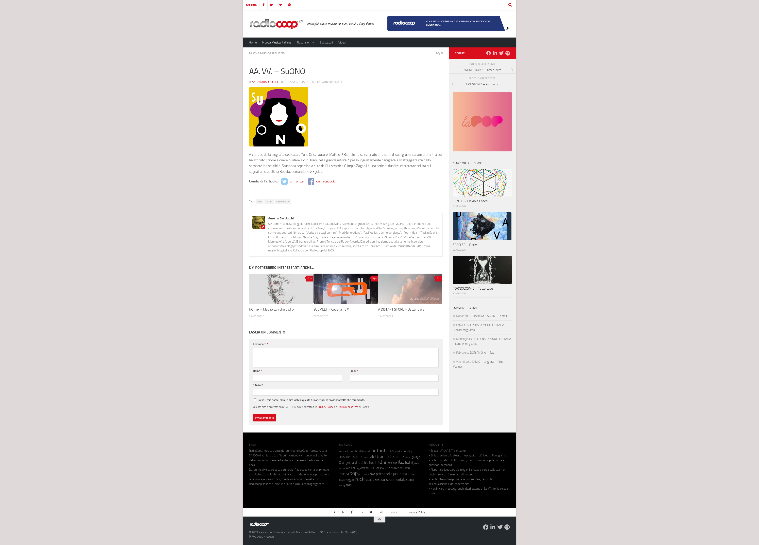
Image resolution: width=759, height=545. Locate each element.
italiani (269, 201)
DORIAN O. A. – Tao (482, 352)
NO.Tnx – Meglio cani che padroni (272, 309)
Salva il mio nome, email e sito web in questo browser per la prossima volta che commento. (311, 400)
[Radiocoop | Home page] (276, 24)
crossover (346, 457)
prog (372, 474)
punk (397, 473)
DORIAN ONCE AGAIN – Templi (487, 316)
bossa (366, 451)
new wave (380, 467)
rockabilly (369, 480)
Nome (257, 371)
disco (366, 457)
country (407, 451)
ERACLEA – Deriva (465, 245)
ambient (343, 451)
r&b (404, 474)
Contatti (395, 512)
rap (409, 473)
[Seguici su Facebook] (488, 53)
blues (359, 451)
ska (377, 480)
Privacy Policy (325, 406)
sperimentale (282, 201)
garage (416, 457)
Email (354, 371)
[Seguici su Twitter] (501, 53)
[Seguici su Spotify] (507, 53)
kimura (342, 468)
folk (393, 456)
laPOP (350, 468)
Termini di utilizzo (348, 406)
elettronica (380, 456)
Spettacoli (326, 42)
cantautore (381, 451)
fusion (408, 456)
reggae (350, 480)
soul (383, 479)
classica (397, 451)
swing (342, 485)
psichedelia (384, 474)
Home (253, 42)
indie (259, 201)
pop (353, 473)
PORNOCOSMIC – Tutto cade (473, 288)
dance (358, 456)
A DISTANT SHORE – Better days (401, 309)
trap (349, 485)
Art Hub (251, 5)
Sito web (258, 385)
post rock (363, 474)
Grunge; (344, 463)
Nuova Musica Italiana (276, 42)
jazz (416, 462)
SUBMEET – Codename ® (331, 309)
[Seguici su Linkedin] (495, 53)
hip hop (369, 463)
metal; (365, 468)
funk (400, 456)
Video (342, 42)
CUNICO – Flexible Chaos (470, 201)
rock (359, 479)
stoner (410, 480)
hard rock (356, 463)
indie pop (392, 463)
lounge (357, 468)
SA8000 (254, 455)
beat (351, 451)
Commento (260, 344)
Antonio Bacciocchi (265, 82)
